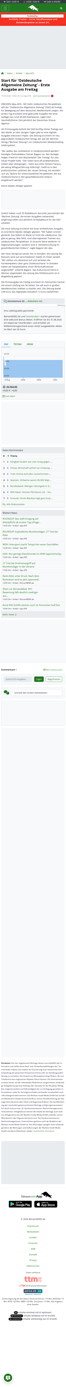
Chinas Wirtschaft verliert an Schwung (30, 467)
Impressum (33, 1226)
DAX (12, 1)
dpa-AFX (30, 73)
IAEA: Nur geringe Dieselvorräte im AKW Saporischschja (32, 553)
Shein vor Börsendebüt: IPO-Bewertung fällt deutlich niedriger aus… (20, 592)
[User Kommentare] (8, 1378)
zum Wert (9, 396)
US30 (32, 1)
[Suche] (61, 8)
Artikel (19, 73)
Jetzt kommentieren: (41, 96)
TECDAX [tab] (18, 344)
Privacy (33, 1260)
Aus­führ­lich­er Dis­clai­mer (43, 1131)
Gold (53, 1)
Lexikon (33, 1237)
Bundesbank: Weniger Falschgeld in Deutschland (35, 486)
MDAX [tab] (30, 344)
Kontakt (33, 1254)
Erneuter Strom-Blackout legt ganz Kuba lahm (33, 498)
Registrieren (54, 679)
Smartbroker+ (33, 316)
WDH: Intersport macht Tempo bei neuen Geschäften (30, 544)
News (10, 73)
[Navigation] (5, 8)
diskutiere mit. (35, 301)
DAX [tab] (6, 344)
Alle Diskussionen (16, 504)
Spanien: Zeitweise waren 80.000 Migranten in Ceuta (37, 480)
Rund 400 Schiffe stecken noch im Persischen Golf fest (31, 605)
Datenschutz (33, 1265)
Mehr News (9, 614)
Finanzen (33, 1243)
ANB (33, 1248)
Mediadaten (33, 1231)
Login (39, 679)
